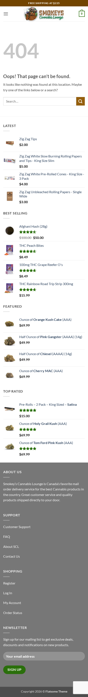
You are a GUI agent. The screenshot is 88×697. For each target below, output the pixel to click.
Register (9, 583)
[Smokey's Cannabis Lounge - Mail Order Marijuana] (44, 13)
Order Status (12, 613)
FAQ (6, 536)
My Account (12, 603)
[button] (5, 14)
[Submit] (80, 101)
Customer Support (17, 527)
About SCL (11, 546)
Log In (7, 593)
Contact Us (11, 556)
